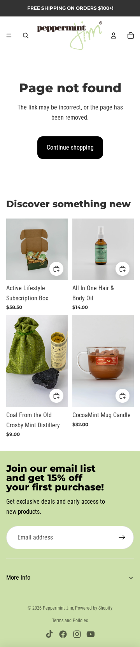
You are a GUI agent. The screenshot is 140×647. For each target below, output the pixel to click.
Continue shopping (70, 147)
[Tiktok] (49, 634)
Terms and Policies (70, 620)
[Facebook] (63, 634)
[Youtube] (90, 634)
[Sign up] (122, 537)
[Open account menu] (113, 35)
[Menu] (9, 35)
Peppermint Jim (58, 608)
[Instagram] (77, 634)
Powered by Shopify (93, 608)
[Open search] (25, 35)
